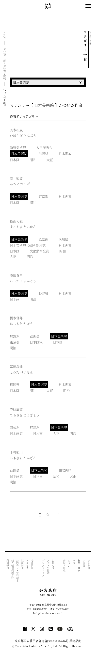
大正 (50, 159)
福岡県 (14, 384)
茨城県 (63, 239)
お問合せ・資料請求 (17, 570)
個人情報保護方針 (12, 569)
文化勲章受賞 (39, 251)
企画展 (84, 563)
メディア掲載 (48, 566)
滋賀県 (43, 153)
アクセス (27, 564)
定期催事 (89, 564)
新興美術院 (18, 147)
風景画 (43, 239)
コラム (69, 563)
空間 (74, 561)
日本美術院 (19, 153)
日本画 (14, 159)
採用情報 (22, 564)
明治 (30, 256)
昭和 (33, 159)
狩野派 (14, 336)
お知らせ (53, 564)
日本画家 (65, 153)
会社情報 (32, 564)
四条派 (14, 427)
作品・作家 (79, 565)
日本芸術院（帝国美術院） (29, 245)
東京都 (43, 196)
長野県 (43, 293)
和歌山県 (65, 470)
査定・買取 (64, 565)
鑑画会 (34, 336)
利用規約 (7, 564)
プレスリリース (43, 568)
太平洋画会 (44, 147)
